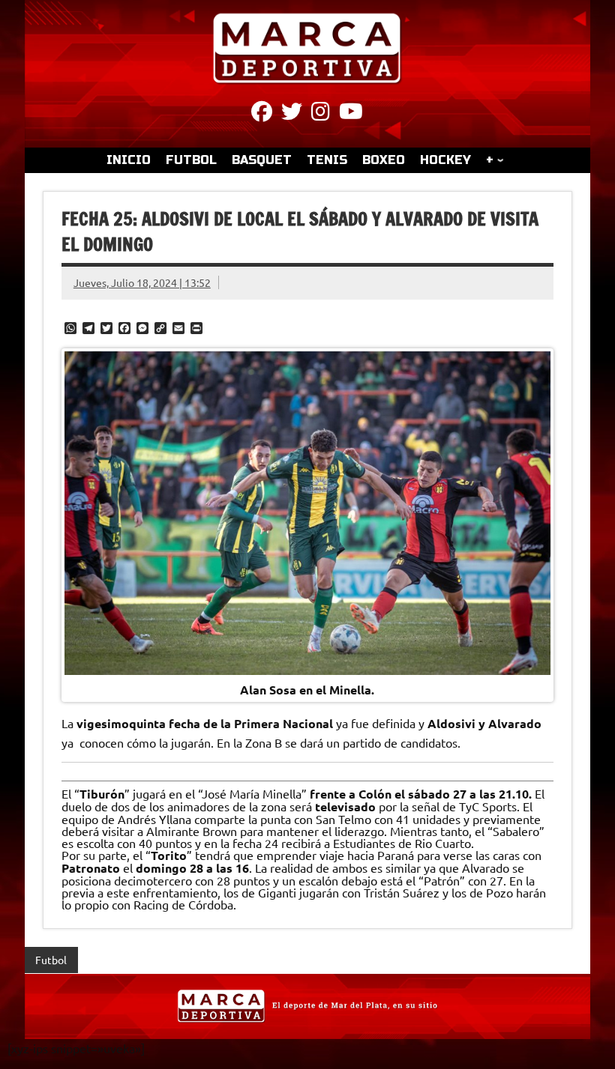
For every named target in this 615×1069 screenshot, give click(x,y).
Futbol (51, 959)
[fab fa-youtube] (351, 113)
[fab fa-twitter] (291, 113)
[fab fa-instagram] (320, 113)
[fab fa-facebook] (261, 113)
